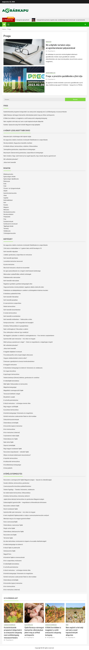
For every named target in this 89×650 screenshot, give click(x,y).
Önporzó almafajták (9, 445)
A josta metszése (8, 264)
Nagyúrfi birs (7, 554)
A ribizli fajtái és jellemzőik (11, 548)
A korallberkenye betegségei (12, 465)
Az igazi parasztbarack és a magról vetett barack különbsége (22, 271)
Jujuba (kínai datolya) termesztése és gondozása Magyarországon (23, 499)
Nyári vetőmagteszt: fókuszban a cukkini (15, 329)
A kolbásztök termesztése (11, 461)
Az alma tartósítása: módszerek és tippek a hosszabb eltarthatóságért (24, 541)
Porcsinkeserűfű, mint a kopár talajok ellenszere (18, 355)
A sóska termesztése (10, 313)
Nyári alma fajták (8, 442)
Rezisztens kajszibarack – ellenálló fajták (16, 452)
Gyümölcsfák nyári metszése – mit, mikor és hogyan (19, 339)
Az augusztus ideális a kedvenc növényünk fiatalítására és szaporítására (25, 140)
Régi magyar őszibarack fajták (12, 448)
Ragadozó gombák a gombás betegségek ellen (17, 284)
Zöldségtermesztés (9, 233)
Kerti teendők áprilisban (10, 258)
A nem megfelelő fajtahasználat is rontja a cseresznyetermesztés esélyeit (26, 515)
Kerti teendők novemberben (11, 316)
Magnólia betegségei (9, 387)
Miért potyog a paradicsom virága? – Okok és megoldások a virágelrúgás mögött (28, 342)
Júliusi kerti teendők (9, 162)
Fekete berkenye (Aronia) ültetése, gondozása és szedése (21, 377)
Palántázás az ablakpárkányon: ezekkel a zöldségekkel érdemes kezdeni (25, 290)
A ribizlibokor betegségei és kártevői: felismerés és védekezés (23, 368)
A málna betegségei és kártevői (13, 544)
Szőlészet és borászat (10, 224)
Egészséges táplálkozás (11, 179)
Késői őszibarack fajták (10, 509)
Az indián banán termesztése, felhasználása (16, 493)
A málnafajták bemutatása (11, 381)
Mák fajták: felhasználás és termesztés (15, 384)
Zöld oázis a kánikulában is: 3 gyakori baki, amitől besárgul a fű (22, 248)
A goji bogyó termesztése (11, 374)
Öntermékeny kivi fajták (10, 439)
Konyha (5, 205)
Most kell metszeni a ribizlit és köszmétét (16, 268)
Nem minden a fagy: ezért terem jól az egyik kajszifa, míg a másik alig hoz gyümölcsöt (29, 156)
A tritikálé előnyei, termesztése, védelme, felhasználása (20, 146)
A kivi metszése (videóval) (11, 432)
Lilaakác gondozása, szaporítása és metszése (17, 255)
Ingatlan (5, 198)
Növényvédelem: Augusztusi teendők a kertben (17, 143)
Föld (4, 186)
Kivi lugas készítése (9, 371)
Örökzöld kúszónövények (11, 419)
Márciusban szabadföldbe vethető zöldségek (17, 274)
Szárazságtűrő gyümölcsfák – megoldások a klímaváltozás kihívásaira (24, 502)
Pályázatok (48, 41)
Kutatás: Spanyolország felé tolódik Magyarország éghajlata (21, 125)
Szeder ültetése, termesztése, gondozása (16, 483)
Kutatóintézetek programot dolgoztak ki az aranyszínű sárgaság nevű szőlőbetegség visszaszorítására (35, 112)
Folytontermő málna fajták (11, 436)
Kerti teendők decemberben (11, 310)
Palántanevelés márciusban (11, 277)
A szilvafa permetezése (10, 400)
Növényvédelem (8, 214)
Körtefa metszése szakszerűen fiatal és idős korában (19, 416)
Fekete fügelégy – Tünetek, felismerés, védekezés (19, 489)
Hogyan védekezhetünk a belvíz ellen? (15, 358)
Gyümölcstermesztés (10, 193)
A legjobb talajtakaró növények (12, 352)
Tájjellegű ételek (8, 226)
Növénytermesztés (50, 72)
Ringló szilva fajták (9, 528)
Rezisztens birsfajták (10, 535)
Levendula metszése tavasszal (13, 261)
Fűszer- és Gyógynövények (11, 188)
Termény (6, 228)
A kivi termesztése (9, 429)
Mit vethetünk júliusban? (10, 159)
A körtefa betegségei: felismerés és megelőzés (18, 413)
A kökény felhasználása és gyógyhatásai (15, 326)
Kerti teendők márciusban (11, 280)
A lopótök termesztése (10, 458)
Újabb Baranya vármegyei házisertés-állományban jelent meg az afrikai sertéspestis (28, 115)
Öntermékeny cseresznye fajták (13, 525)
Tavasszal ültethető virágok (11, 394)
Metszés (6, 209)
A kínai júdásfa (7, 468)
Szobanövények (8, 221)
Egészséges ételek (9, 176)
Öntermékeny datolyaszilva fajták (13, 531)
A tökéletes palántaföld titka (12, 293)
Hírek (5, 195)
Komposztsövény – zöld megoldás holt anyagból (18, 322)
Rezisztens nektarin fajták (11, 506)
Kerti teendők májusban (10, 251)
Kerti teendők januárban (10, 300)
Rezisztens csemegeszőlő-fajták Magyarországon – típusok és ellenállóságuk (27, 480)
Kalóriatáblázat (8, 200)
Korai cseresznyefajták (10, 522)
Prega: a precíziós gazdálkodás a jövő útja (64, 76)
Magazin (6, 207)
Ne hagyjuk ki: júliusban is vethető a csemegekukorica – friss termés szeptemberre (28, 335)
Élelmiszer (6, 181)
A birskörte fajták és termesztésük (14, 557)
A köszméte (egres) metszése (12, 426)
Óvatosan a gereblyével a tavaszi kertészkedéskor (18, 361)
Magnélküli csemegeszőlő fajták (13, 390)
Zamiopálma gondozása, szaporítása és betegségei (19, 149)
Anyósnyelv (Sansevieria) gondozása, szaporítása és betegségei (23, 153)
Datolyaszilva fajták (9, 551)
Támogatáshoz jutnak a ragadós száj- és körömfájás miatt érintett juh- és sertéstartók (50, 20)
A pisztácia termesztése (11, 410)
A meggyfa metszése (10, 364)
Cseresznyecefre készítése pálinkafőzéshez (17, 486)
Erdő (4, 184)
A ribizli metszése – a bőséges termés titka (16, 403)
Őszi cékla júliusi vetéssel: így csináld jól (15, 332)
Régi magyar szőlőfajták (10, 406)
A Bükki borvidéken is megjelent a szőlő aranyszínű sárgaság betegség (25, 118)
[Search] (85, 24)
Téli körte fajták (8, 538)
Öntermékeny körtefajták (10, 423)
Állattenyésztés (8, 174)
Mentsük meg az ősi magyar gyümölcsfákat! (16, 518)
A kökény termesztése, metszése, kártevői (16, 496)
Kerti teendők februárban (11, 297)
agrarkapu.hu (52, 51)
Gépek (5, 191)
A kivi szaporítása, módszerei (12, 560)
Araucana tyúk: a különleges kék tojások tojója (17, 136)
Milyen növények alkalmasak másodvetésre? (17, 455)
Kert (4, 202)
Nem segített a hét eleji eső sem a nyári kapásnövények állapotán (23, 121)
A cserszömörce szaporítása (12, 303)
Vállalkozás (7, 231)
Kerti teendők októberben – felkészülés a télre (17, 319)
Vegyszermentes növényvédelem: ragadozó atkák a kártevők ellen (23, 287)
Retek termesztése (9, 306)
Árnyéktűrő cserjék (9, 397)
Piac (4, 219)
